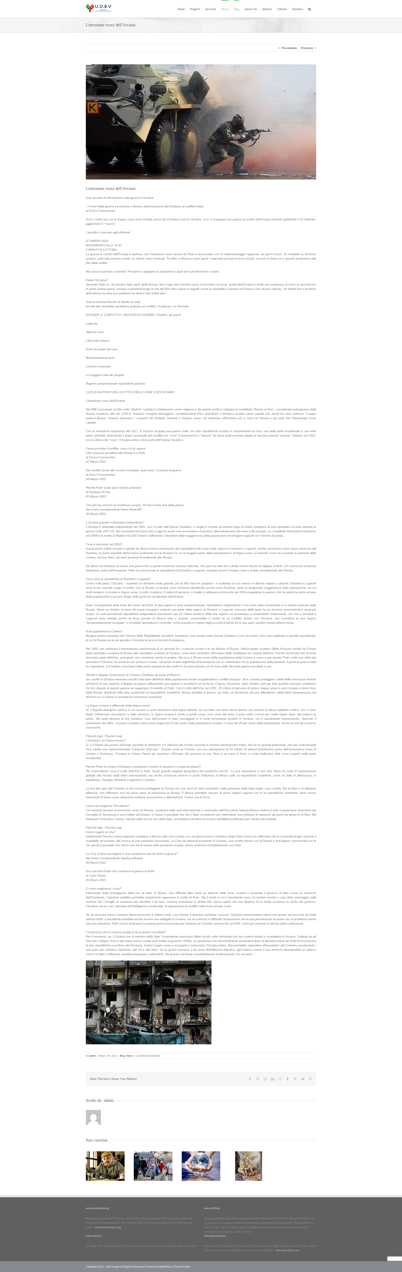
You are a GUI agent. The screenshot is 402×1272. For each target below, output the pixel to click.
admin (92, 1055)
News (129, 1055)
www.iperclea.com (287, 1250)
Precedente (289, 48)
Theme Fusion (182, 1266)
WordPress (166, 1266)
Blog (122, 1055)
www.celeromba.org (108, 1227)
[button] (309, 9)
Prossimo (307, 48)
